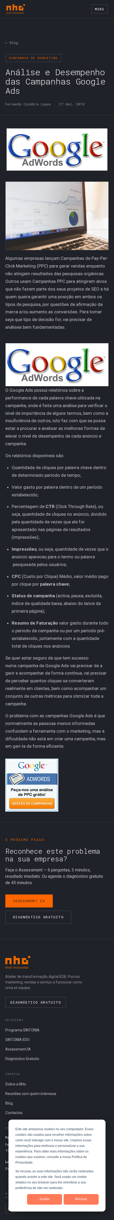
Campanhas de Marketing (33, 58)
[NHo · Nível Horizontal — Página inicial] (15, 9)
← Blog (11, 42)
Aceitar (45, 1199)
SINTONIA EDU (17, 1040)
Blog (9, 1103)
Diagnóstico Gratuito (38, 917)
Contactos (14, 1113)
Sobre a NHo (15, 1084)
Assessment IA (29, 900)
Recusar (81, 1199)
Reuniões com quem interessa (30, 1094)
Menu (99, 9)
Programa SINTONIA (22, 1030)
